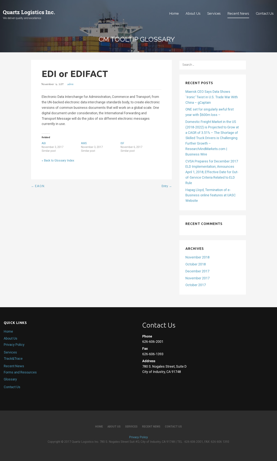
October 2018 (195, 264)
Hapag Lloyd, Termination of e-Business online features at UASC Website (210, 195)
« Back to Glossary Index (58, 160)
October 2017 (195, 285)
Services (214, 13)
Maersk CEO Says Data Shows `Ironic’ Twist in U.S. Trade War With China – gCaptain (211, 97)
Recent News (238, 13)
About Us (193, 13)
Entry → (166, 186)
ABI (44, 143)
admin (70, 84)
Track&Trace (13, 358)
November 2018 (197, 257)
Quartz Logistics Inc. (29, 12)
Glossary (10, 379)
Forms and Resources (20, 372)
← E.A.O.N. (38, 186)
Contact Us (265, 13)
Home (174, 13)
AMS (84, 143)
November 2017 (197, 278)
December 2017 (197, 271)
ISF (122, 143)
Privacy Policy (14, 345)
